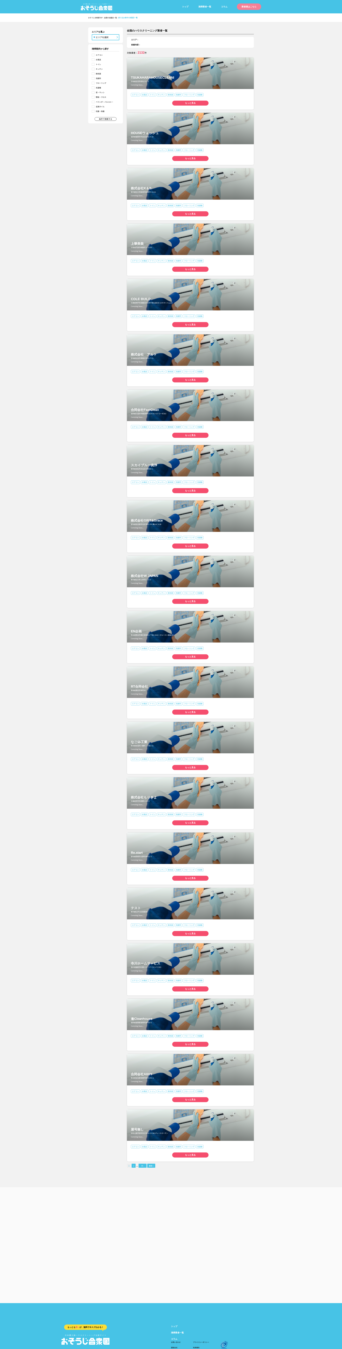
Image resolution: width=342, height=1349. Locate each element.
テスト (136, 908)
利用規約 (196, 1347)
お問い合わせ (176, 1342)
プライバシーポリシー (201, 1342)
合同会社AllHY (141, 1074)
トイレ (98, 64)
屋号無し (137, 1129)
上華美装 (137, 243)
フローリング (101, 83)
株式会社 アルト (144, 354)
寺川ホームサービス (145, 963)
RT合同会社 (139, 686)
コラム (224, 6)
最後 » (151, 1165)
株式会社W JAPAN (144, 576)
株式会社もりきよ (144, 797)
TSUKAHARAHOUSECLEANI (152, 77)
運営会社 (174, 1347)
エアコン (99, 55)
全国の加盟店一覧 (110, 17)
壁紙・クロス (101, 97)
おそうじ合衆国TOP (95, 17)
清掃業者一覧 (204, 6)
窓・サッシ (100, 92)
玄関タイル (100, 106)
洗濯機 (98, 87)
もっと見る (190, 103)
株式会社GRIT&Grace (147, 520)
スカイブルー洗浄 (144, 465)
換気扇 (98, 73)
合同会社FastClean (145, 410)
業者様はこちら (249, 6)
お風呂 (98, 59)
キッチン (99, 69)
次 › (142, 1165)
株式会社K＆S (141, 188)
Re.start (137, 852)
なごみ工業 (139, 742)
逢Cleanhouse (141, 1019)
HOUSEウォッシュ (145, 133)
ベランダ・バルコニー (104, 102)
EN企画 (136, 631)
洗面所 (98, 78)
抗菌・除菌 (100, 111)
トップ (185, 6)
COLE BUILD (141, 299)
